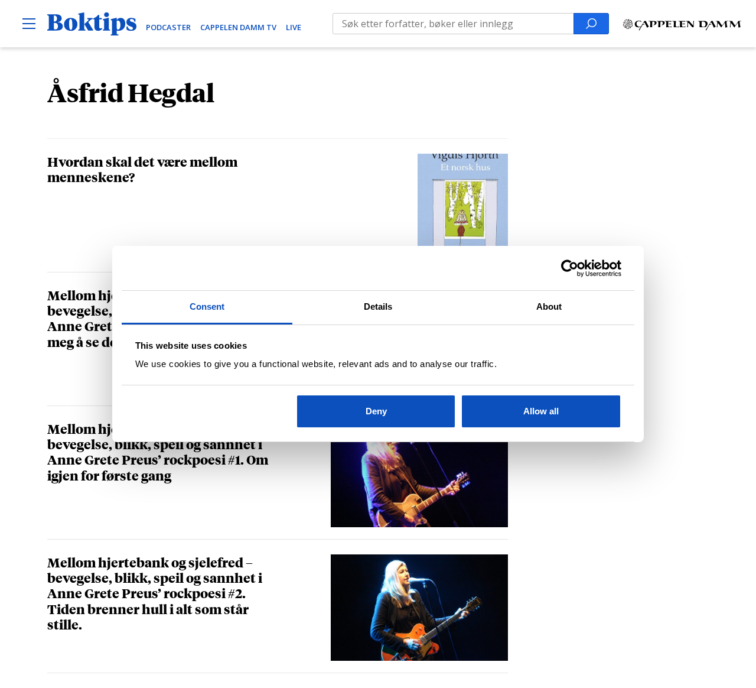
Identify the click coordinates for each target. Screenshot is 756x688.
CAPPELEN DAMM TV (238, 27)
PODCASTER (168, 27)
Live (293, 27)
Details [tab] (378, 306)
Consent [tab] (207, 306)
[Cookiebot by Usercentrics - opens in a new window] (569, 268)
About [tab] (549, 306)
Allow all (541, 411)
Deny (376, 411)
